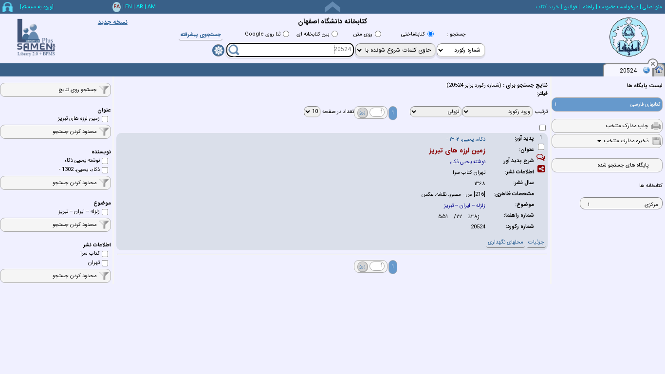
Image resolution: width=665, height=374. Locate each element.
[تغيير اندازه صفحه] (332, 7)
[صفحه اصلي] (659, 69)
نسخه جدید (113, 22)
